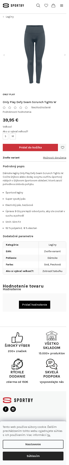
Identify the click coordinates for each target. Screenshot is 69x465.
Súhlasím (33, 456)
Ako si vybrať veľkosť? (15, 131)
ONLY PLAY (9, 94)
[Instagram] (13, 409)
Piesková (55, 264)
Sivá (46, 264)
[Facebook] (5, 409)
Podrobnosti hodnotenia (17, 111)
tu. (48, 435)
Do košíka (30, 147)
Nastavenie (33, 444)
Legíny (52, 244)
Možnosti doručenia (54, 157)
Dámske (52, 257)
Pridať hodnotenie (34, 304)
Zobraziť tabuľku (52, 271)
